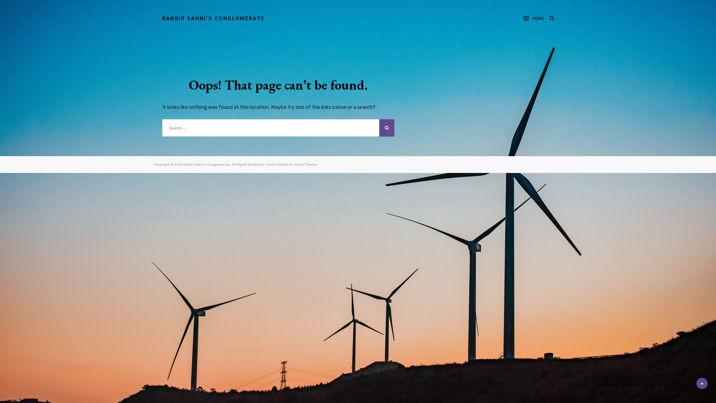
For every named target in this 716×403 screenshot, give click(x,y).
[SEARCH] (552, 18)
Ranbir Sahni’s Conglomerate (213, 18)
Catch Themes (305, 165)
